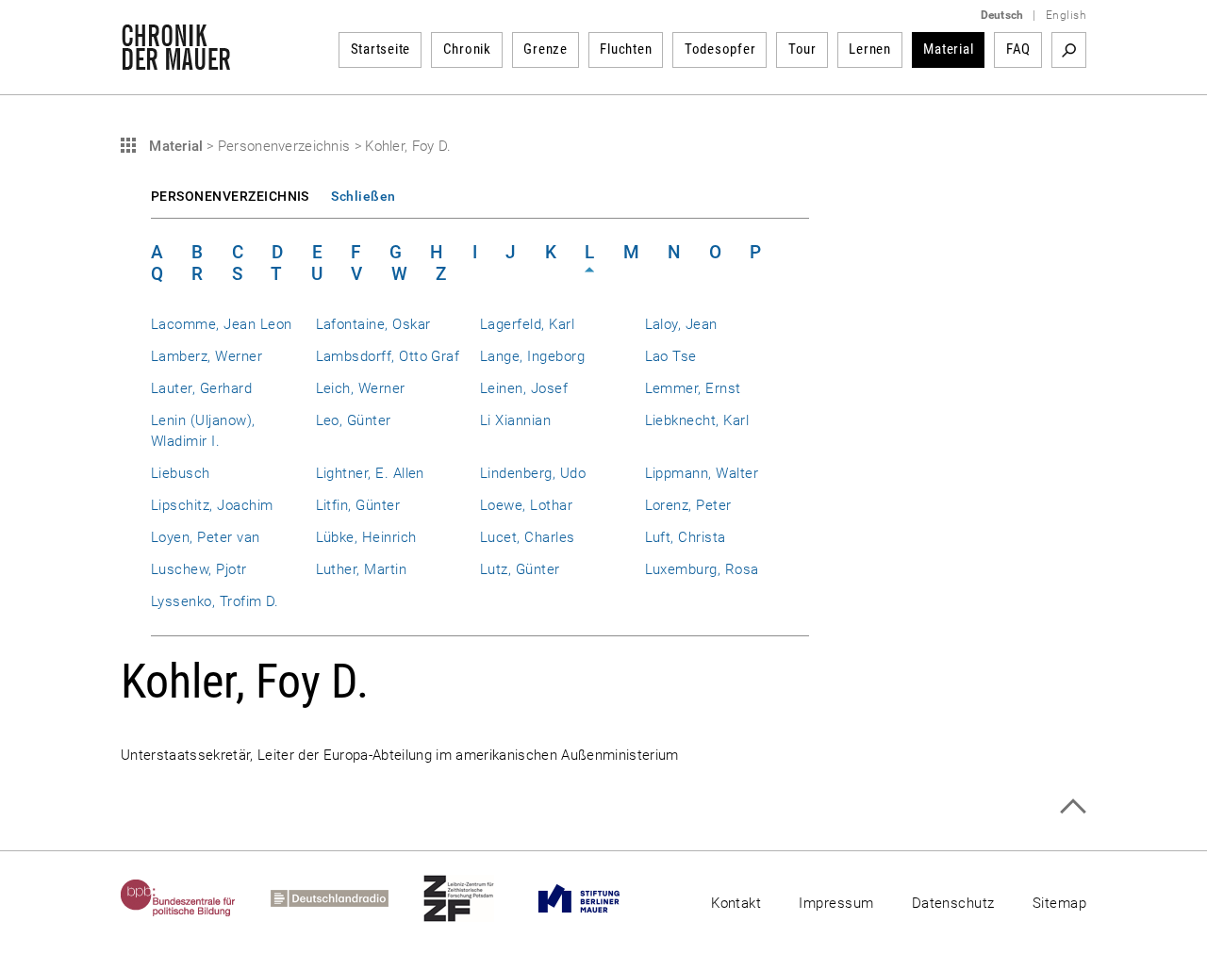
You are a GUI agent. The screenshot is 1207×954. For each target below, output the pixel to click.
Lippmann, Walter (702, 473)
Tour (802, 49)
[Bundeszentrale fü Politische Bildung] (196, 898)
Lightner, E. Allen (370, 473)
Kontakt (736, 903)
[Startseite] (176, 60)
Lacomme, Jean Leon (221, 324)
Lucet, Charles (527, 537)
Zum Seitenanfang (1072, 806)
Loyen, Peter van (205, 537)
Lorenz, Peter (688, 505)
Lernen (870, 49)
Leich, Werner (360, 388)
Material (948, 49)
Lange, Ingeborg (532, 356)
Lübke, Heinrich (366, 537)
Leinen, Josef (524, 388)
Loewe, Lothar (526, 505)
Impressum (836, 903)
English (1066, 15)
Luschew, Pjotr (199, 569)
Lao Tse (671, 356)
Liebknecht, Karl (697, 420)
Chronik (467, 49)
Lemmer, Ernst (693, 388)
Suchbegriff (1068, 50)
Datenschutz (953, 903)
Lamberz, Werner (206, 356)
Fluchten (626, 49)
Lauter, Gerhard (201, 388)
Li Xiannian (515, 420)
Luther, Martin (361, 569)
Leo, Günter (353, 420)
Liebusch (180, 473)
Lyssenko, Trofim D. (215, 601)
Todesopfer (720, 49)
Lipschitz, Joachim (212, 505)
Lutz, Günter (520, 569)
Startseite (381, 49)
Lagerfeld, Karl (527, 324)
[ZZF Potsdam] (476, 898)
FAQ (1018, 49)
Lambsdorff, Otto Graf (388, 356)
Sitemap (1059, 903)
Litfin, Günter (358, 505)
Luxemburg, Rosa (702, 569)
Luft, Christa (685, 537)
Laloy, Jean (681, 324)
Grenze (545, 49)
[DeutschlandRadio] (347, 898)
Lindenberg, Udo (533, 473)
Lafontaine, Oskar (373, 324)
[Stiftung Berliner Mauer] (596, 898)
